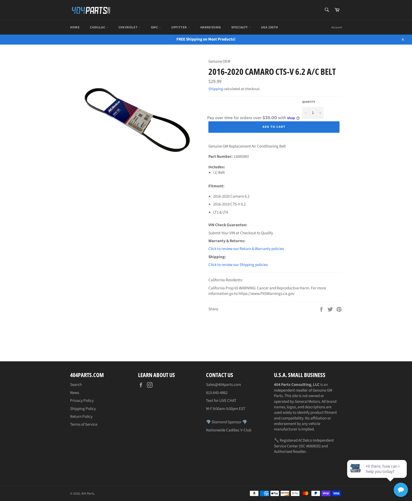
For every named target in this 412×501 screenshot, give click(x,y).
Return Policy (81, 416)
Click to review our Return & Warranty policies (246, 249)
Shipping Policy (83, 409)
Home (75, 27)
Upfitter (179, 27)
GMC (155, 27)
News (74, 393)
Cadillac (98, 27)
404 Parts (87, 493)
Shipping (215, 89)
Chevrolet (128, 27)
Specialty (240, 27)
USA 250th (269, 27)
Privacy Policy (82, 401)
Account (336, 27)
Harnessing (210, 27)
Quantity (308, 102)
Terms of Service (83, 424)
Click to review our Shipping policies (238, 265)
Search (76, 385)
